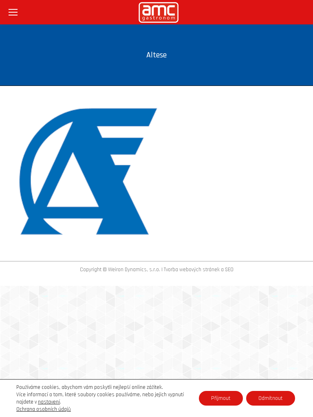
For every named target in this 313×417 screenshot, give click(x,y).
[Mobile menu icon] (13, 12)
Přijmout (221, 398)
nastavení (49, 402)
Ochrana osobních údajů (43, 409)
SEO (229, 269)
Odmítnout (270, 398)
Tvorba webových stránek (192, 269)
